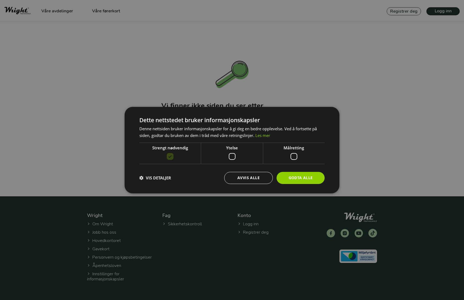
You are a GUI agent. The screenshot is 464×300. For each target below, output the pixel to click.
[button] (155, 178)
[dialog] (232, 150)
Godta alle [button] (301, 177)
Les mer (262, 135)
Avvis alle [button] (248, 177)
